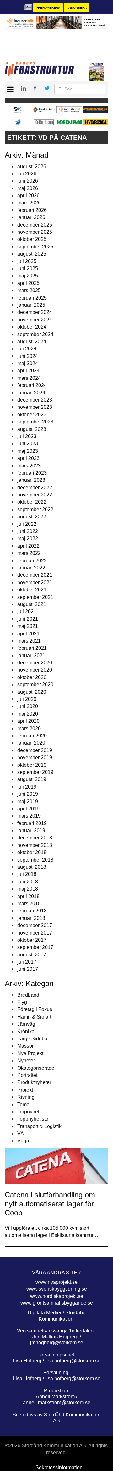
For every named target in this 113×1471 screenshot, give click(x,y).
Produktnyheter (34, 1082)
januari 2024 (31, 392)
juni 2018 (27, 881)
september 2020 (35, 684)
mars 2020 (29, 728)
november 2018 (34, 845)
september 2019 (35, 772)
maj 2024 (27, 363)
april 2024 (28, 370)
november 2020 (34, 669)
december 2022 (34, 487)
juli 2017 (26, 962)
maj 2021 (27, 626)
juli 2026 (26, 173)
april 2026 (28, 195)
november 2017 (34, 933)
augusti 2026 (31, 166)
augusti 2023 (31, 429)
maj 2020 (27, 713)
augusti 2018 (31, 867)
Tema (23, 1104)
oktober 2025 (31, 239)
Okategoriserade (35, 1068)
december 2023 (34, 400)
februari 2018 (32, 910)
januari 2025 (31, 305)
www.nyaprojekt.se (56, 1282)
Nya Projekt (30, 1053)
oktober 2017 (31, 940)
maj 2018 (27, 889)
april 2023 (28, 458)
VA (20, 1133)
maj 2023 (27, 451)
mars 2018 (29, 903)
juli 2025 (26, 261)
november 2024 (34, 319)
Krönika (26, 1031)
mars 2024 (29, 378)
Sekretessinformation (59, 1467)
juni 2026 (27, 180)
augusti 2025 (31, 254)
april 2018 (28, 896)
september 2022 (35, 509)
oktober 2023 (31, 414)
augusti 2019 (31, 779)
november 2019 (34, 757)
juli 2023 (26, 436)
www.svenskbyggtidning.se (56, 1289)
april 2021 (28, 633)
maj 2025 (27, 275)
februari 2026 (32, 210)
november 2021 (34, 582)
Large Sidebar (33, 1038)
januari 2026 (31, 217)
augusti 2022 (31, 516)
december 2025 (34, 224)
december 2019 (34, 750)
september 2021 (35, 597)
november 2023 (34, 407)
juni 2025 (27, 268)
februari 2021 (32, 648)
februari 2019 (32, 823)
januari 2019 (31, 830)
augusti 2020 (31, 692)
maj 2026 (27, 188)
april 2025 (28, 283)
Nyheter (26, 1060)
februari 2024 (32, 385)
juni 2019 (27, 794)
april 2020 (28, 721)
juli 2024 (26, 348)
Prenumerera (48, 7)
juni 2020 (27, 706)
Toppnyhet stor (33, 1119)
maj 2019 (27, 801)
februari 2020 (32, 735)
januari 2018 (31, 918)
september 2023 (35, 421)
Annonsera (77, 7)
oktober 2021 (31, 589)
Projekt (25, 1089)
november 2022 (34, 494)
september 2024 (35, 334)
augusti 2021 (31, 604)
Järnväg (26, 1024)
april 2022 (28, 546)
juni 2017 (27, 969)
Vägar (24, 1140)
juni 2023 (27, 443)
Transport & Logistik (39, 1126)
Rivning (26, 1097)
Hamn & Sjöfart (34, 1016)
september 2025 (35, 246)
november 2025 (34, 232)
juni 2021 (27, 619)
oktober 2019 (31, 765)
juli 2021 (26, 611)
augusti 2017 (31, 954)
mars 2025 (29, 290)
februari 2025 (32, 298)
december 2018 (34, 837)
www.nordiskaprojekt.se (56, 1296)
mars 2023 (29, 465)
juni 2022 (27, 531)
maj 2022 (27, 538)
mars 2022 (29, 553)
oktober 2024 (31, 327)
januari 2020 (31, 742)
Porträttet (27, 1075)
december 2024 (34, 312)
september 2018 (35, 860)
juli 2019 (26, 786)
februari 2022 (32, 560)
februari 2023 (32, 473)
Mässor (25, 1045)
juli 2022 (26, 524)
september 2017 (35, 947)
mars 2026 (29, 202)
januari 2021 (31, 655)
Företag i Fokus (34, 1009)
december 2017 (34, 925)
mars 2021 (29, 640)
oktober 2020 (31, 677)
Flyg (22, 1002)
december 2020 (34, 662)
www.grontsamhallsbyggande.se (56, 1303)
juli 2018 (26, 874)
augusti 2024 (31, 341)
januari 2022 (31, 567)
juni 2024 (27, 356)
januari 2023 (31, 480)
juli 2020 (26, 699)
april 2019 (28, 808)
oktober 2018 (31, 852)
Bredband (28, 995)
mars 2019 (29, 816)
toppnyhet (28, 1111)
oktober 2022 (31, 502)
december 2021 (34, 575)
